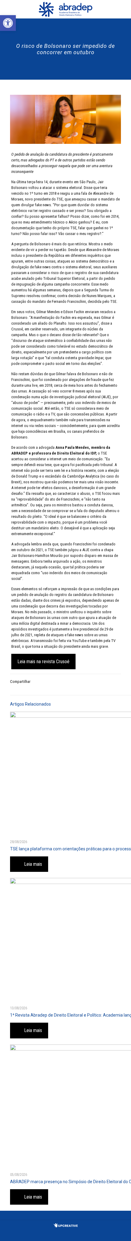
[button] (8, 23)
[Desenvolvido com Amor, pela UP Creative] (65, 1226)
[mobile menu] (123, 9)
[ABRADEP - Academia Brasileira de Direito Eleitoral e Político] (65, 9)
